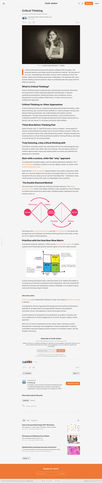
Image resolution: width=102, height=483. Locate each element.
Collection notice (29, 481)
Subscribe (89, 3)
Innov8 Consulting (73, 300)
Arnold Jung (48, 17)
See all (25, 458)
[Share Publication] (82, 3)
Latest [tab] (28, 420)
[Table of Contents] (2, 241)
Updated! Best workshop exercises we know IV (39, 447)
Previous (28, 373)
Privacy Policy (63, 356)
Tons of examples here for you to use (32, 438)
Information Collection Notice (51, 356)
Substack (86, 481)
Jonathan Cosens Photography (50, 65)
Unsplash (62, 65)
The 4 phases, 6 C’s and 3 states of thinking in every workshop (39, 427)
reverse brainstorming (41, 231)
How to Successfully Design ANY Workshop (38, 425)
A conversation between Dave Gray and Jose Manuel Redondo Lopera (41, 449)
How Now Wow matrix (63, 244)
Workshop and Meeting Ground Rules (35, 436)
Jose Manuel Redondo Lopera (35, 17)
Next (75, 373)
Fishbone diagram (38, 171)
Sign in (97, 3)
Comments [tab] (26, 400)
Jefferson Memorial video (31, 167)
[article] (51, 428)
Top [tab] (24, 420)
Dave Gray (48, 451)
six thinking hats (61, 231)
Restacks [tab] (32, 400)
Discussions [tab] (34, 420)
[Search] (78, 3)
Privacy (20, 481)
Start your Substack (48, 481)
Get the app (57, 481)
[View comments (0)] (29, 22)
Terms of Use (59, 354)
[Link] (19, 86)
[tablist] (29, 400)
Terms (23, 481)
